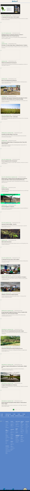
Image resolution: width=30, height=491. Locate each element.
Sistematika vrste (12, 444)
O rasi (11, 430)
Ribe (6, 438)
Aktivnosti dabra (12, 449)
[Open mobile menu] (1, 1)
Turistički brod (22, 428)
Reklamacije (27, 426)
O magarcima (12, 422)
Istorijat (12, 442)
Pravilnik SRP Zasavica (22, 441)
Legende (7, 425)
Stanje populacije (12, 446)
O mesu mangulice (12, 434)
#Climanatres (7, 447)
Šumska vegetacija (7, 435)
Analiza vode (17, 440)
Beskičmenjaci (7, 437)
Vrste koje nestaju (17, 437)
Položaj (7, 424)
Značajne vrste (7, 432)
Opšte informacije (22, 424)
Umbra (16, 430)
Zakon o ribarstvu (22, 439)
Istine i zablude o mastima (12, 438)
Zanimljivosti (17, 426)
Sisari (6, 443)
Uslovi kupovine (27, 424)
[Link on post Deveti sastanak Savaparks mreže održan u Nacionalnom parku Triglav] (15, 245)
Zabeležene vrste (17, 424)
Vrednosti (17, 422)
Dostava (27, 427)
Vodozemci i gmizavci (7, 440)
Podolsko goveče (17, 432)
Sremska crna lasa (12, 432)
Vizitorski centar (22, 426)
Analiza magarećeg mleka (12, 425)
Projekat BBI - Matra (22, 431)
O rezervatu (7, 422)
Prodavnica (27, 422)
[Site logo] (15, 1)
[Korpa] (29, 1)
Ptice (6, 442)
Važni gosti (22, 429)
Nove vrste (17, 439)
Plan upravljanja (7, 427)
